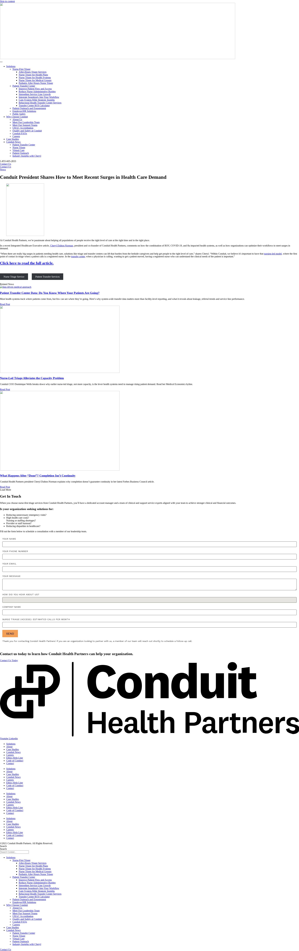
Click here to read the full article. (27, 263)
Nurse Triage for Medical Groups (35, 80)
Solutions (10, 66)
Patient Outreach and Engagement (29, 108)
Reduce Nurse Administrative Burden (37, 91)
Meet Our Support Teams (24, 125)
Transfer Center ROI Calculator (34, 105)
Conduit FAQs (19, 133)
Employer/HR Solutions (24, 111)
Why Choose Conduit (17, 116)
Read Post (5, 304)
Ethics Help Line (14, 757)
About (9, 746)
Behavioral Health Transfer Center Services (40, 102)
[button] (5, 489)
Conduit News (13, 142)
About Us (17, 119)
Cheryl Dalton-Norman (61, 245)
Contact (10, 763)
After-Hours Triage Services (32, 72)
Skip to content (7, 1)
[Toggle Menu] (1, 61)
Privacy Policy (60, 843)
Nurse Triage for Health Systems (35, 77)
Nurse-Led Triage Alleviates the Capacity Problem (32, 378)
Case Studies (12, 139)
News (3, 169)
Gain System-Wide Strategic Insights (37, 100)
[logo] (149, 735)
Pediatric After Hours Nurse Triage (36, 83)
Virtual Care (18, 150)
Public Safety (19, 114)
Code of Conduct (14, 760)
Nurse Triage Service (14, 276)
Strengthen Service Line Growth (35, 94)
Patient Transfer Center (23, 86)
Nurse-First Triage (21, 69)
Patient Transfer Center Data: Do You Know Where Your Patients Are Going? (50, 293)
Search (3, 846)
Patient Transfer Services (47, 276)
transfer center (78, 256)
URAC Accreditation (22, 128)
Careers (16, 136)
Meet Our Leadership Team (26, 122)
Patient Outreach (20, 153)
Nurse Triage (18, 147)
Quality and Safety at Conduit (27, 130)
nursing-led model (273, 253)
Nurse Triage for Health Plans (33, 74)
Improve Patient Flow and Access (35, 88)
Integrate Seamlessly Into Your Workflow (39, 97)
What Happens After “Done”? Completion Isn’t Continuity (38, 475)
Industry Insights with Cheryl (26, 156)
